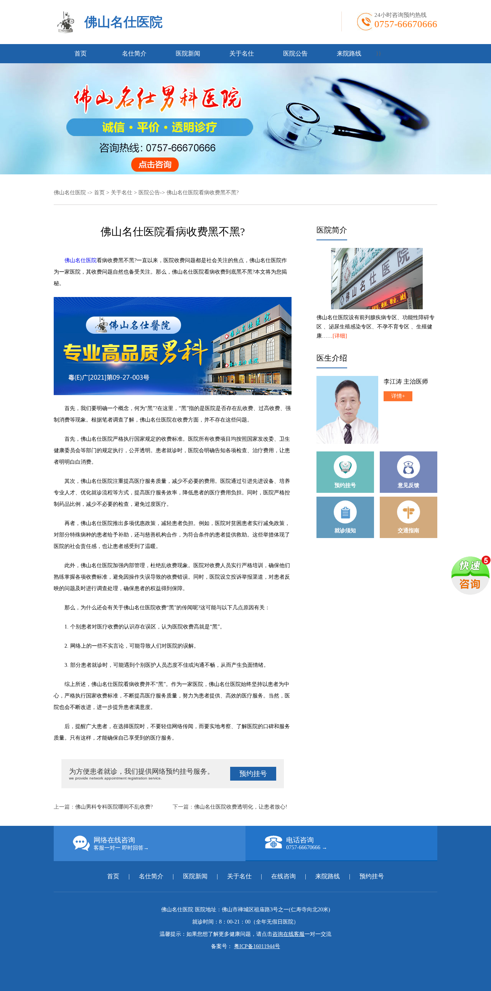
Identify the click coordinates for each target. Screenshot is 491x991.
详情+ (398, 396)
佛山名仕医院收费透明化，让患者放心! (240, 807)
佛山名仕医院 (123, 22)
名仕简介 (134, 53)
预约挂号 (253, 774)
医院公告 (295, 53)
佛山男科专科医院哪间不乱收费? (114, 807)
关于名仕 (241, 53)
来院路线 (349, 53)
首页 (80, 53)
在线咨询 (283, 876)
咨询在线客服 (288, 934)
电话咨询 (306, 843)
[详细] (340, 336)
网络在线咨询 (121, 843)
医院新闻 (188, 53)
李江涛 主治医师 (406, 381)
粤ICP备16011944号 (257, 946)
